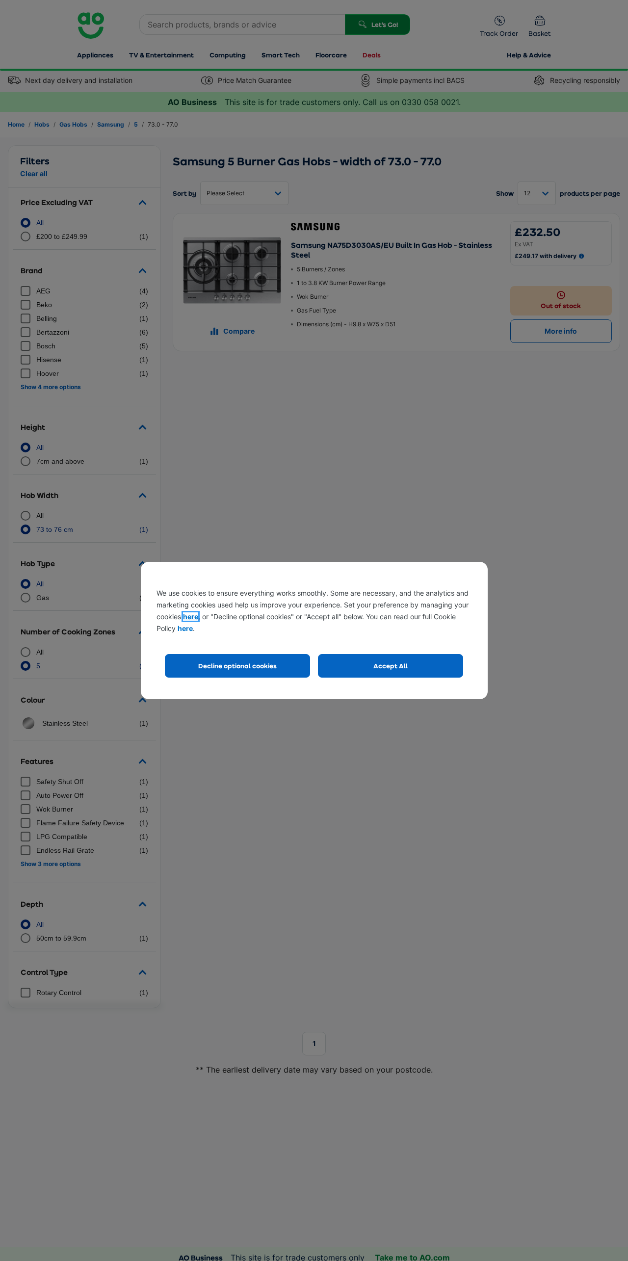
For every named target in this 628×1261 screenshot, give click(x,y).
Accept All (390, 665)
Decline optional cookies (237, 665)
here (190, 616)
